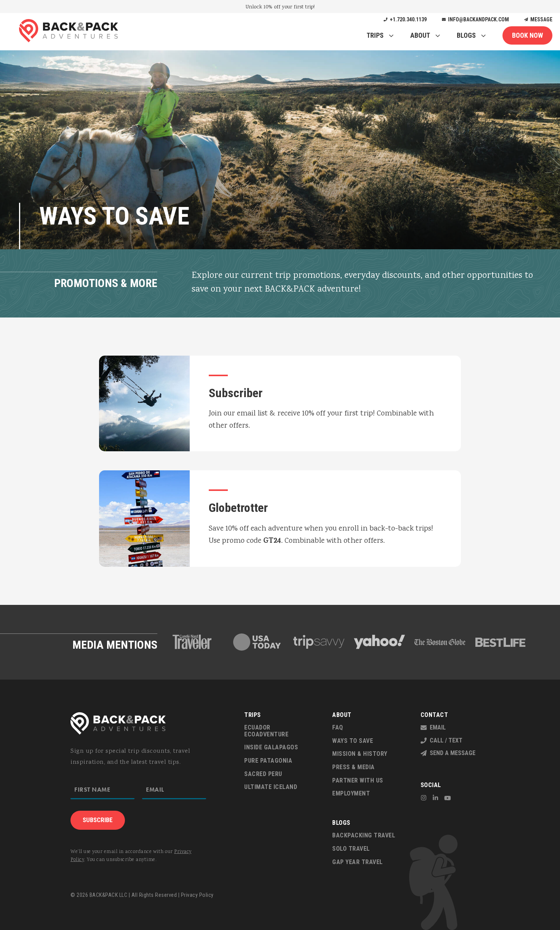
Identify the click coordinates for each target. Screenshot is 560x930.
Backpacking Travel (363, 835)
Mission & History (359, 753)
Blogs (466, 35)
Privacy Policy (197, 895)
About (420, 35)
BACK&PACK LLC (109, 895)
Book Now (527, 35)
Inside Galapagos (271, 747)
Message (540, 19)
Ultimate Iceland (270, 786)
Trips (375, 35)
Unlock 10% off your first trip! (280, 7)
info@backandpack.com (477, 19)
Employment (351, 793)
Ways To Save (352, 740)
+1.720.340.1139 (407, 19)
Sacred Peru (263, 774)
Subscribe (98, 820)
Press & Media (353, 767)
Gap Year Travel (357, 862)
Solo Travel (351, 848)
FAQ (337, 727)
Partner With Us (357, 780)
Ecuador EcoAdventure (266, 731)
